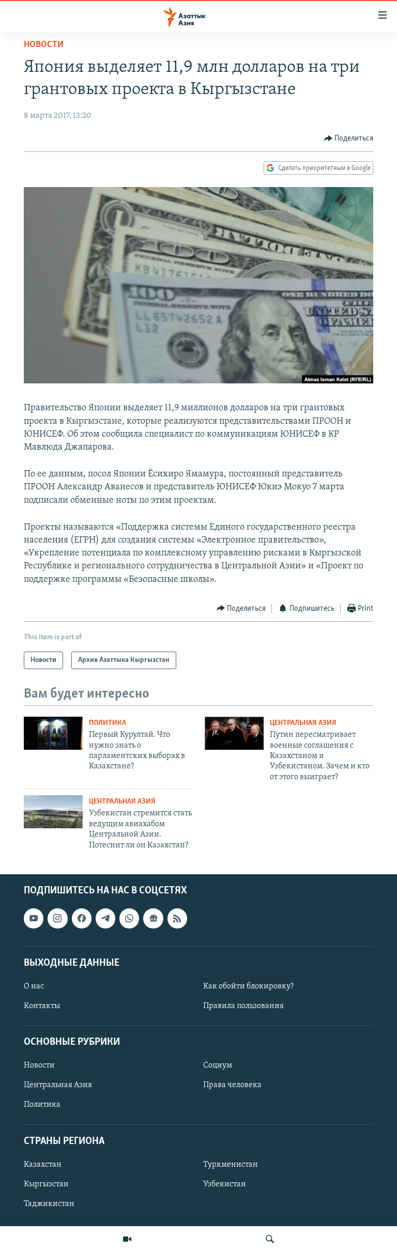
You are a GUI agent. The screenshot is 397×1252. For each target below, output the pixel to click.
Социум (217, 1065)
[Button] (349, 138)
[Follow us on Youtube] (33, 918)
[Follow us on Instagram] (57, 918)
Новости (44, 45)
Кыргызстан (46, 1184)
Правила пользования (243, 1006)
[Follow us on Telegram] (105, 918)
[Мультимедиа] (127, 1239)
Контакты (42, 1006)
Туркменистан (230, 1165)
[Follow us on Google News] (153, 918)
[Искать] (269, 1239)
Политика (107, 723)
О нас (34, 986)
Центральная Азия (303, 723)
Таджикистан (49, 1204)
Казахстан (43, 1165)
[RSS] (177, 918)
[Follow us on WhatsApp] (129, 918)
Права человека (232, 1085)
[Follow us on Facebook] (81, 918)
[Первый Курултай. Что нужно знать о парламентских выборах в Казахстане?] (53, 733)
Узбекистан (224, 1184)
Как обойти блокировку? (248, 986)
